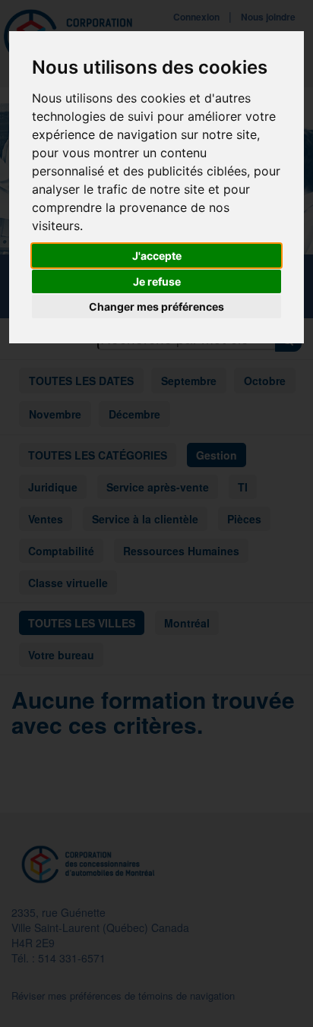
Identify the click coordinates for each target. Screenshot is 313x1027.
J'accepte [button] (157, 255)
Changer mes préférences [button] (156, 306)
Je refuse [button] (157, 281)
